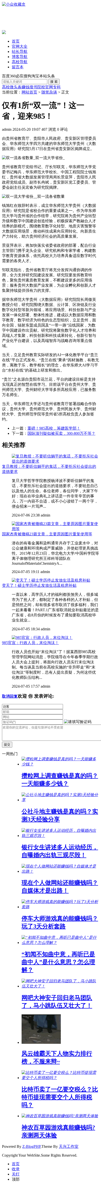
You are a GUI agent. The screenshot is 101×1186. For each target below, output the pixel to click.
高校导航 (19, 62)
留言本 (18, 67)
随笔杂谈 (49, 92)
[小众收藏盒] (13, 4)
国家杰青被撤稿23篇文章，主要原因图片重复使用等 (47, 534)
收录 (16, 1169)
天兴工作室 (68, 1146)
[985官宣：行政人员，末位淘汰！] (42, 637)
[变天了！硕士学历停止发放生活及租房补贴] (51, 580)
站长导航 (19, 51)
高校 (6, 87)
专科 (57, 87)
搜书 (33, 87)
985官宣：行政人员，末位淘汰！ (30, 643)
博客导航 (19, 57)
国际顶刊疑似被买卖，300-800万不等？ (61, 433)
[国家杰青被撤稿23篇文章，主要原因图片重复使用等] (55, 529)
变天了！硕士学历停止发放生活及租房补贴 (39, 585)
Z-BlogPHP (31, 1146)
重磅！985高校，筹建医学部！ (53, 428)
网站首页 (29, 92)
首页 (16, 41)
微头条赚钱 (19, 87)
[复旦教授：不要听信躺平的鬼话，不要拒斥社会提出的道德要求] (55, 461)
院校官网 (45, 87)
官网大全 (19, 46)
